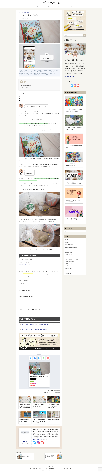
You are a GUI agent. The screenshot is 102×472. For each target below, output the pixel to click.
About (66, 239)
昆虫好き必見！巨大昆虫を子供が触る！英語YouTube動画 (34, 329)
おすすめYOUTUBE (70, 261)
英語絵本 (58, 392)
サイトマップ (45, 468)
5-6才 (53, 392)
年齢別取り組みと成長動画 (71, 247)
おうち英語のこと (69, 245)
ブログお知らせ (30, 6)
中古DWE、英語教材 (70, 257)
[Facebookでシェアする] (34, 358)
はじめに (23, 6)
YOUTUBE (67, 271)
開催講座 (37, 6)
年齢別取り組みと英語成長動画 (46, 6)
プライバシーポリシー (37, 468)
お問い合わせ (77, 6)
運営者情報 (51, 468)
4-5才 (49, 392)
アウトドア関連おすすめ (26, 88)
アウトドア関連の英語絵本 (26, 85)
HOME (52, 466)
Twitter (34, 444)
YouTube (42, 444)
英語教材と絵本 (70, 6)
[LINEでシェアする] (43, 358)
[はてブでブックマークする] (39, 358)
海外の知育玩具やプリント (71, 266)
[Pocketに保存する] (48, 358)
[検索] (84, 35)
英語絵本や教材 (68, 252)
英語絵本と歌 (57, 390)
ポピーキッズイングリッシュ (72, 259)
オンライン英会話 (69, 263)
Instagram (38, 444)
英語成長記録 (69, 250)
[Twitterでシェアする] (30, 358)
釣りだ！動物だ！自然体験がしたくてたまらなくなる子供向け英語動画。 (38, 324)
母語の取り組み (68, 268)
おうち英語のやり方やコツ (60, 6)
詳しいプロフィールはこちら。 (40, 438)
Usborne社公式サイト (23, 264)
